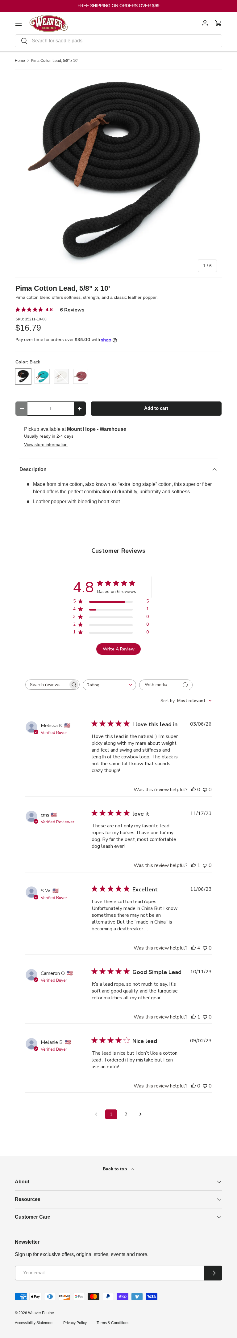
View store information (46, 444)
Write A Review (119, 649)
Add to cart (156, 408)
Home (20, 60)
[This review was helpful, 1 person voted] (193, 865)
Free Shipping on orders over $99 (118, 5)
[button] (218, 23)
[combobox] (118, 41)
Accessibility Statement (34, 1323)
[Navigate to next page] (141, 1114)
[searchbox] (47, 684)
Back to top (115, 1168)
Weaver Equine (41, 1313)
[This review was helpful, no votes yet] (193, 789)
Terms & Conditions (113, 1323)
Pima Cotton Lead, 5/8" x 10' (54, 60)
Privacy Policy (75, 1323)
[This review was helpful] (193, 948)
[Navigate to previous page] (96, 1114)
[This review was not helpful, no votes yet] (205, 789)
